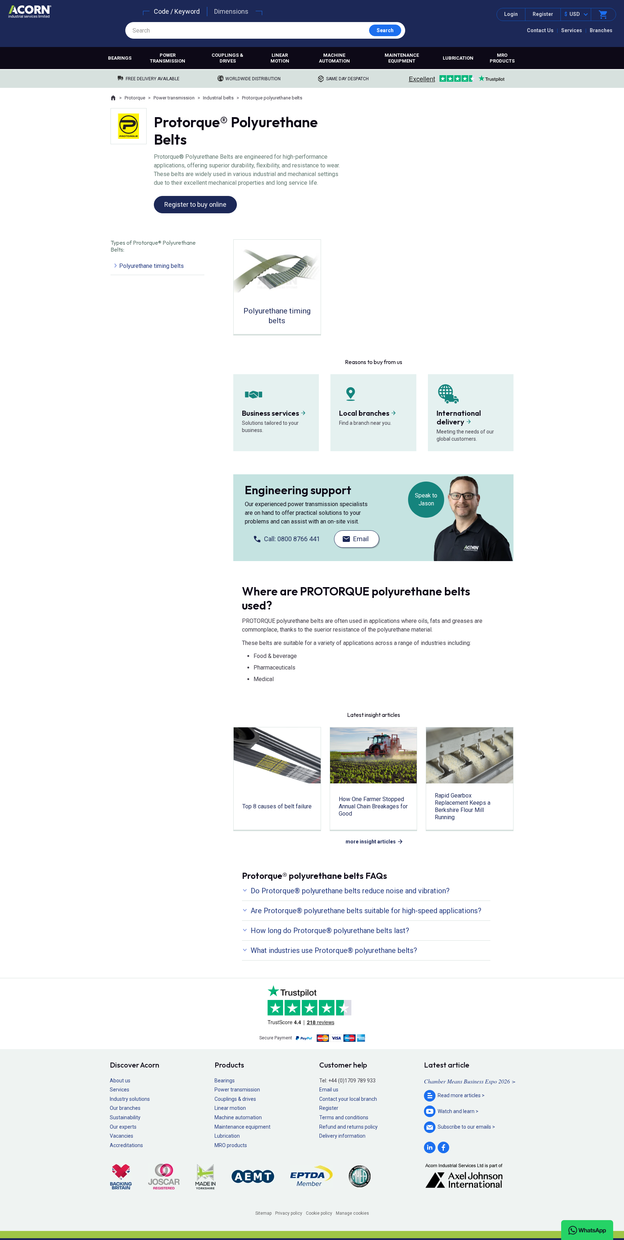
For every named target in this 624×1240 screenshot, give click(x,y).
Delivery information (342, 1136)
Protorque (135, 98)
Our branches (125, 1108)
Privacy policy (288, 1213)
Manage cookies (352, 1213)
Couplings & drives (227, 58)
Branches (601, 30)
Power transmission (167, 58)
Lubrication (458, 58)
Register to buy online (195, 204)
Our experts (123, 1127)
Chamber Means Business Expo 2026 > (470, 1081)
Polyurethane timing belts (151, 265)
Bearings (119, 58)
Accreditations (126, 1145)
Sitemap (263, 1213)
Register (543, 14)
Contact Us (540, 30)
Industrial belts (218, 98)
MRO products (502, 58)
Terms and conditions (343, 1117)
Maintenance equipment (402, 58)
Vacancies (121, 1136)
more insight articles (371, 842)
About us (120, 1080)
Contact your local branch (348, 1099)
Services (571, 30)
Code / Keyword (177, 11)
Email (361, 539)
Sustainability (125, 1117)
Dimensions (231, 11)
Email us (328, 1090)
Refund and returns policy (348, 1127)
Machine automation (334, 58)
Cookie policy (319, 1213)
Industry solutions (130, 1099)
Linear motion (279, 58)
